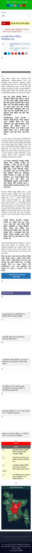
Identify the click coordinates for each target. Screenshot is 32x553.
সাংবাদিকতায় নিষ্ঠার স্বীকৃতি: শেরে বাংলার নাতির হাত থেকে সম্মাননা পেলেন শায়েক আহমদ (15, 362)
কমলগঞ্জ (7, 30)
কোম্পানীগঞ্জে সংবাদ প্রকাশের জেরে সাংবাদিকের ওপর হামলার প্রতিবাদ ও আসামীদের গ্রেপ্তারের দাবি (13, 388)
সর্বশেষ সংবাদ (7, 32)
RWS (20, 551)
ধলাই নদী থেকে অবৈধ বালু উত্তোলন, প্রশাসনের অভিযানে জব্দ (13, 338)
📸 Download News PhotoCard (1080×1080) (16, 276)
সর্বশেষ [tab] (16, 444)
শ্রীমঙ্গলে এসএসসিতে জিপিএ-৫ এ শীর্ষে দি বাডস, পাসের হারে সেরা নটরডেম (15, 435)
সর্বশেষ (26, 30)
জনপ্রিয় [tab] (16, 447)
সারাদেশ (14, 32)
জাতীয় (13, 30)
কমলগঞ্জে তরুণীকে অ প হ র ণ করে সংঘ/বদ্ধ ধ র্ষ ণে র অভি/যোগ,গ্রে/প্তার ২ (16, 412)
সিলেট (19, 32)
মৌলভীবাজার (19, 30)
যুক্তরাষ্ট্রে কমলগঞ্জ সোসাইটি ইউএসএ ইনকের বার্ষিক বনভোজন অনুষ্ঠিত (13, 315)
